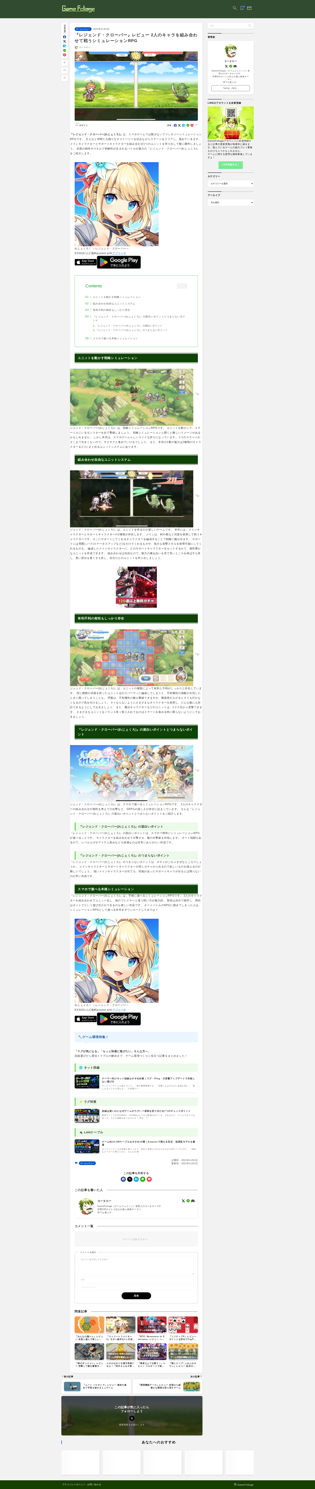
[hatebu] (64, 45)
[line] (64, 50)
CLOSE (182, 286)
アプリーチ (119, 253)
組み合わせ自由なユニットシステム (114, 303)
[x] (64, 41)
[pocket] (64, 55)
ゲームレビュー (83, 29)
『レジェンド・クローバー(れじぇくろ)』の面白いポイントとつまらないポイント (139, 318)
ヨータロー (85, 47)
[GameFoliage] (78, 9)
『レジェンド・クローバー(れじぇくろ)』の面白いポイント (129, 326)
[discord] (193, 1201)
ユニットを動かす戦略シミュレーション (117, 297)
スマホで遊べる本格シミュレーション (115, 338)
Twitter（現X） (230, 88)
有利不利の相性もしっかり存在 (111, 310)
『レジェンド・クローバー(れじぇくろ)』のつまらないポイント (132, 330)
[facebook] (64, 36)
